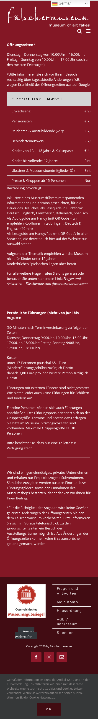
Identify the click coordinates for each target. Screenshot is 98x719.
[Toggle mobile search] (79, 31)
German (65, 3)
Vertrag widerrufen (24, 634)
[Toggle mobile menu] (88, 31)
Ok (49, 709)
